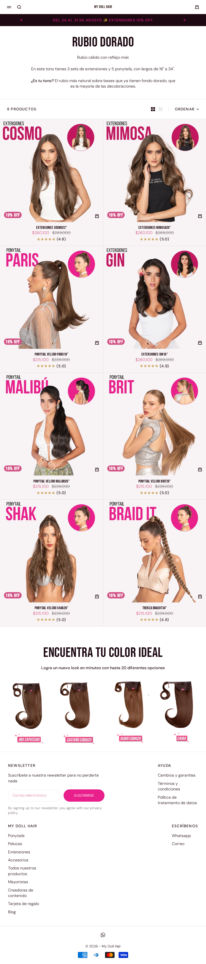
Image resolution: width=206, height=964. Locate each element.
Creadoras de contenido (20, 892)
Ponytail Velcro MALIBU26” (51, 481)
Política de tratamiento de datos (177, 800)
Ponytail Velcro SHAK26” (51, 608)
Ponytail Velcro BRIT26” (154, 481)
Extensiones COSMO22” (51, 228)
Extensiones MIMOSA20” (154, 228)
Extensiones (19, 852)
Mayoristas (18, 881)
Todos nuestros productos (22, 870)
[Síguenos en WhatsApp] (103, 934)
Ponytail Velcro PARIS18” (51, 355)
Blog (12, 912)
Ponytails (16, 835)
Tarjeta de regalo (23, 903)
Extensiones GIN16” (154, 355)
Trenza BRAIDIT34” (154, 608)
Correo (178, 843)
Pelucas (15, 843)
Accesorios (18, 860)
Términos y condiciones (169, 786)
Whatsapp (181, 835)
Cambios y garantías (176, 775)
